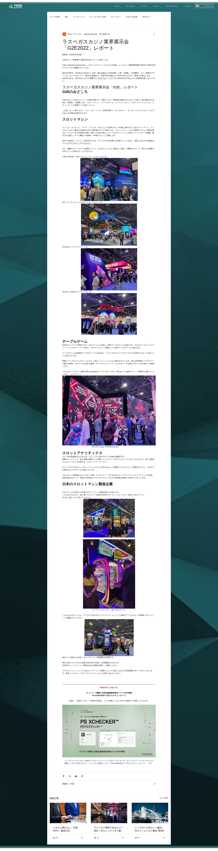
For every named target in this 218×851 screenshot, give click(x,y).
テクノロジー (116, 17)
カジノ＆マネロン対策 (97, 17)
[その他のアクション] (154, 34)
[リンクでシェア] (82, 776)
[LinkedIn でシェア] (76, 776)
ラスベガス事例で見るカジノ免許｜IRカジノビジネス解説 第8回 (108, 829)
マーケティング (78, 17)
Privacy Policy (123, 849)
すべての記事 (55, 17)
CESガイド (146, 17)
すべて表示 (163, 798)
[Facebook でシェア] (63, 776)
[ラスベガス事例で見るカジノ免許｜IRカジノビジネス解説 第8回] (109, 813)
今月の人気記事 (131, 17)
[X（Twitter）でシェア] (70, 776)
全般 (66, 17)
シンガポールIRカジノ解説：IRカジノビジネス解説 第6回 (149, 829)
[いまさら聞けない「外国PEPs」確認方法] (68, 813)
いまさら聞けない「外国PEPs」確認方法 (65, 829)
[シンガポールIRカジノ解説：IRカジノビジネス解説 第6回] (150, 813)
